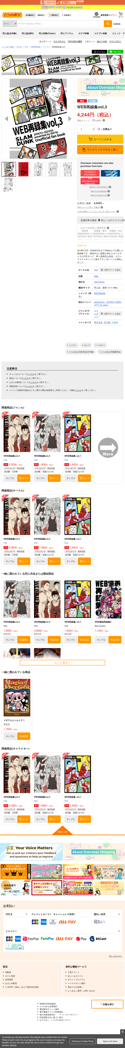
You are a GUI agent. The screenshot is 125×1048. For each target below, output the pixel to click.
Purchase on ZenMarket (110, 173)
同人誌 (19, 46)
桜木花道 (20, 468)
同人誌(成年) (28, 33)
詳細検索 (116, 23)
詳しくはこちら (115, 956)
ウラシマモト (115, 41)
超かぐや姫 (102, 41)
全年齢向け (30, 15)
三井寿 (15, 471)
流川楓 (7, 471)
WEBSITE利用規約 (48, 1003)
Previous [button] (6, 119)
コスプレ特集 (100, 33)
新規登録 (105, 14)
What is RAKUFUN (99, 195)
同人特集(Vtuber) (47, 33)
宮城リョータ (48, 471)
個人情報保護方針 (47, 1014)
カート (25, 478)
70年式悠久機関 (75, 41)
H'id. (6, 459)
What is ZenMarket (100, 191)
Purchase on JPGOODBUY (90, 173)
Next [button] (70, 119)
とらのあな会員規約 (48, 1006)
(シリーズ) (40, 46)
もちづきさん (59, 41)
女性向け (67, 15)
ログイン (113, 14)
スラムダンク (9, 468)
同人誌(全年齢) (10, 33)
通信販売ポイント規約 (49, 1009)
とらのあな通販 (7, 46)
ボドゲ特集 (83, 33)
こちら (32, 374)
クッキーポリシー (70, 1014)
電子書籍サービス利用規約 (51, 1011)
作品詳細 (24, 639)
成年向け (41, 15)
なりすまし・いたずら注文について (55, 1019)
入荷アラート (112, 269)
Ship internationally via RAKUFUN (90, 181)
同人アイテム (67, 33)
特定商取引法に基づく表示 (51, 1017)
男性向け (55, 15)
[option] (38, 118)
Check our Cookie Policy (83, 1041)
